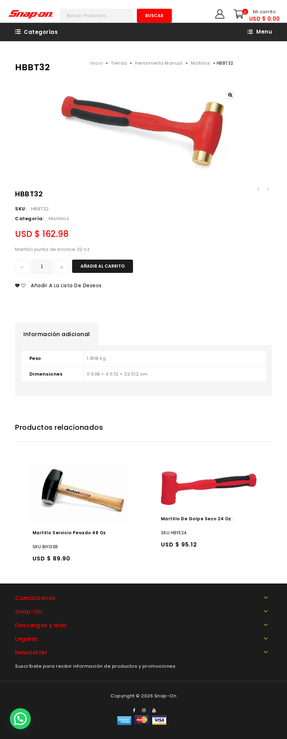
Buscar (154, 16)
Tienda (119, 63)
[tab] (56, 334)
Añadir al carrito (102, 266)
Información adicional (56, 334)
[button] (20, 718)
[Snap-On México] (31, 14)
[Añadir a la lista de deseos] (53, 562)
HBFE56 (258, 189)
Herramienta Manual (158, 63)
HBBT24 (267, 189)
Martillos (200, 63)
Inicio (96, 63)
